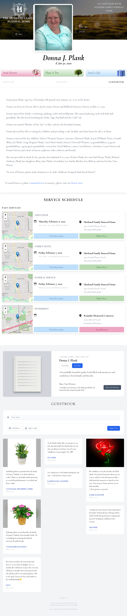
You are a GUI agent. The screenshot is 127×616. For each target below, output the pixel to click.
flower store (77, 183)
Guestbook (116, 82)
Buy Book (77, 366)
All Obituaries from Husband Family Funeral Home (109, 7)
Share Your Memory (112, 387)
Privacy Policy (58, 605)
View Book (64, 366)
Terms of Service (69, 605)
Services (61, 82)
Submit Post (113, 428)
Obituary (9, 82)
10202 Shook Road (92, 319)
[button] (17, 223)
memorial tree (37, 183)
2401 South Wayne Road (95, 226)
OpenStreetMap (65, 609)
